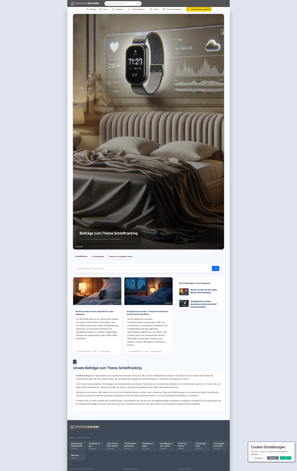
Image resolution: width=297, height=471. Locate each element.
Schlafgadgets (98, 256)
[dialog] (271, 452)
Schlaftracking (81, 256)
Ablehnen (272, 458)
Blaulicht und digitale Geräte (120, 256)
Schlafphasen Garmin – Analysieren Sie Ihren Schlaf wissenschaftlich (203, 304)
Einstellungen (258, 458)
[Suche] (138, 3)
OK (286, 458)
